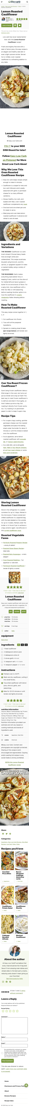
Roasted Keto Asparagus (12, 554)
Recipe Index (9, 1101)
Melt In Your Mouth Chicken (16, 447)
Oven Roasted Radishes (11, 560)
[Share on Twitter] (6, 834)
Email (3, 1043)
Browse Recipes (10, 1096)
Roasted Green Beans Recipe (13, 548)
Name (3, 1037)
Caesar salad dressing (15, 442)
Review (16, 611)
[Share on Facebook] (3, 834)
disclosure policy (5, 32)
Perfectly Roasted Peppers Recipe (15, 542)
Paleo (14, 844)
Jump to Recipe (6, 25)
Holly (8, 17)
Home (2, 6)
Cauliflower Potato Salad (7, 907)
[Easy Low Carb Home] (14, 2)
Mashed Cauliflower (21, 936)
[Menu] (2, 2)
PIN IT (7, 146)
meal (25, 204)
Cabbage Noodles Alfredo (6, 937)
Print (24, 611)
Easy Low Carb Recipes (11, 6)
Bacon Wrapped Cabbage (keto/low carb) (20, 875)
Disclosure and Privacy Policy (15, 1086)
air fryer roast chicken (13, 450)
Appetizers (4, 842)
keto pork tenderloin (10, 453)
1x (18, 645)
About (7, 1091)
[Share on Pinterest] (15, 25)
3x (26, 645)
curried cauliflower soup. (12, 530)
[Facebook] (6, 982)
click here (21, 592)
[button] (17, 19)
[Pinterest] (10, 982)
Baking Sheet (4, 639)
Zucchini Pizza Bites (6, 873)
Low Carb (9, 844)
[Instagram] (3, 982)
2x (22, 645)
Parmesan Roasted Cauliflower (14, 566)
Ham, (5, 447)
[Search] (27, 2)
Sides (19, 6)
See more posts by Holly (14, 978)
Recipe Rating (5, 1008)
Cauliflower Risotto (21, 907)
